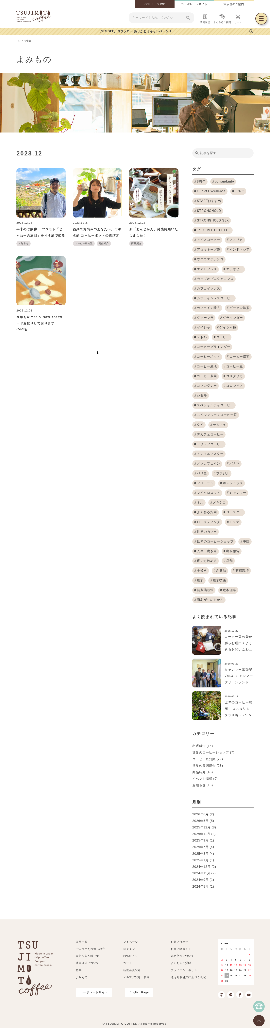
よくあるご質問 (222, 22)
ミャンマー (237, 492)
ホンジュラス (233, 483)
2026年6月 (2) (203, 814)
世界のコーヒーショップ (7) (213, 752)
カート (127, 963)
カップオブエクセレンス (215, 278)
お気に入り (130, 955)
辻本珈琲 (229, 590)
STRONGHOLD (209, 210)
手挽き (202, 570)
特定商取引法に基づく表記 (188, 977)
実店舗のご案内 (234, 4)
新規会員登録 (132, 970)
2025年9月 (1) (203, 840)
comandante (224, 181)
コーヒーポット (208, 356)
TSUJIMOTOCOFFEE (214, 230)
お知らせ (23, 243)
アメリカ (236, 239)
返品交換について (182, 955)
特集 (79, 970)
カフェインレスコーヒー (215, 298)
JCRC (239, 191)
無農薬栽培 (205, 590)
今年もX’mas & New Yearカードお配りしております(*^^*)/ (39, 323)
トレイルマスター (210, 453)
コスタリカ (234, 376)
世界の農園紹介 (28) (207, 765)
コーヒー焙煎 (239, 356)
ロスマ (234, 522)
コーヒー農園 (207, 376)
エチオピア (234, 269)
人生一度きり (207, 551)
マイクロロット (208, 492)
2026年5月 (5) (203, 821)
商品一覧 (82, 941)
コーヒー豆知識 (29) (207, 759)
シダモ (202, 395)
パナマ (234, 463)
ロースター (234, 512)
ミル (200, 502)
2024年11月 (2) (204, 873)
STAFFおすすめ (209, 201)
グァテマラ (205, 317)
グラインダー (233, 317)
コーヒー (223, 337)
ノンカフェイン (208, 463)
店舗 (229, 560)
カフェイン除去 (208, 308)
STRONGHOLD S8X (213, 220)
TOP (19, 41)
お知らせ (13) (202, 785)
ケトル (202, 337)
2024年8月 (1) (203, 886)
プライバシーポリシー (185, 970)
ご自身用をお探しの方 (90, 948)
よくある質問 (207, 512)
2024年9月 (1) (203, 879)
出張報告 (233, 551)
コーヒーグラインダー (213, 346)
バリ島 (202, 473)
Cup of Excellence (211, 191)
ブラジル (223, 473)
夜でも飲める (207, 560)
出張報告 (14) (202, 746)
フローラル (205, 483)
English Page (139, 992)
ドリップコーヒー (210, 444)
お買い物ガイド (181, 948)
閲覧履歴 (205, 22)
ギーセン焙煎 (239, 308)
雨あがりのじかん (210, 599)
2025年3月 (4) (203, 853)
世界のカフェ (207, 531)
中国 (246, 541)
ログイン (129, 948)
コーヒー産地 (207, 366)
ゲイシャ (203, 327)
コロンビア (234, 385)
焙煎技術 (219, 580)
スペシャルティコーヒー (215, 405)
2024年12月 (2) (204, 866)
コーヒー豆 (234, 366)
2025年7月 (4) (203, 847)
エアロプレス (207, 269)
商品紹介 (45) (202, 772)
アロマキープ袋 (208, 249)
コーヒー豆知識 (84, 243)
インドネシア (239, 249)
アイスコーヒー (208, 239)
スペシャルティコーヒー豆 (217, 415)
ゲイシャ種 (227, 327)
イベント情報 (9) (205, 778)
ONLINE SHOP (154, 4)
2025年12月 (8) (204, 827)
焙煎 (200, 580)
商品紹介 (104, 243)
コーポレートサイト (194, 4)
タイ (200, 424)
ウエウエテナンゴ (210, 259)
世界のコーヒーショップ (215, 541)
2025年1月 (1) (203, 860)
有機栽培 (242, 570)
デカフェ (219, 424)
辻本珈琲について (87, 963)
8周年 (201, 181)
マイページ (130, 941)
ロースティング (208, 522)
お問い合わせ (179, 941)
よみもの (82, 977)
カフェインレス (208, 288)
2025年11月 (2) (204, 834)
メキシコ (219, 502)
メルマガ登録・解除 (136, 977)
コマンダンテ (207, 385)
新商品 (221, 570)
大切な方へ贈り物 (87, 955)
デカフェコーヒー (210, 434)
